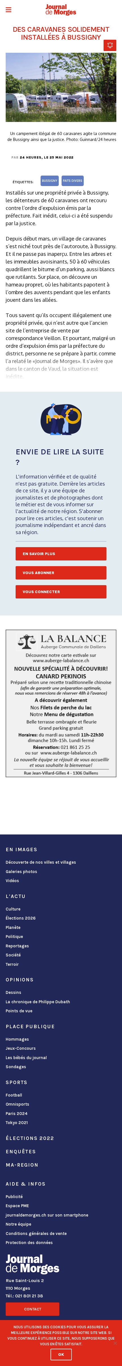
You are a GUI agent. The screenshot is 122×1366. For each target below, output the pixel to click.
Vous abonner (38, 572)
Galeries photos (21, 871)
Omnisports (17, 1104)
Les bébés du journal (26, 1057)
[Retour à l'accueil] (32, 1266)
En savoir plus (39, 553)
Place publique (30, 1026)
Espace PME (17, 1205)
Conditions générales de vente (36, 1233)
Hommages (17, 1039)
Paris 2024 (17, 1113)
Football (14, 1095)
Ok (61, 1354)
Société (13, 955)
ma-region (22, 1165)
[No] (115, 1343)
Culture (13, 909)
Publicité (14, 1196)
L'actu (16, 896)
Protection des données (29, 1242)
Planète (13, 927)
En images (21, 849)
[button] (8, 10)
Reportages (17, 945)
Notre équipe (18, 1224)
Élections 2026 (21, 918)
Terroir (12, 964)
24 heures (30, 157)
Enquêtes (21, 1151)
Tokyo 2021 (17, 1122)
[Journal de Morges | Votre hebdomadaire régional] (61, 10)
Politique (14, 936)
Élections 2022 (30, 1138)
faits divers (72, 181)
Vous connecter (41, 591)
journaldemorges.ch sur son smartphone (47, 1215)
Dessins (13, 992)
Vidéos (12, 880)
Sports (17, 1082)
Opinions (20, 980)
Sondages (16, 1066)
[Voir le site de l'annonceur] (61, 703)
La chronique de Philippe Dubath (38, 1001)
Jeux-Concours (21, 1048)
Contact (32, 1309)
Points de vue (19, 1010)
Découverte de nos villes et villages (41, 862)
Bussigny (49, 181)
